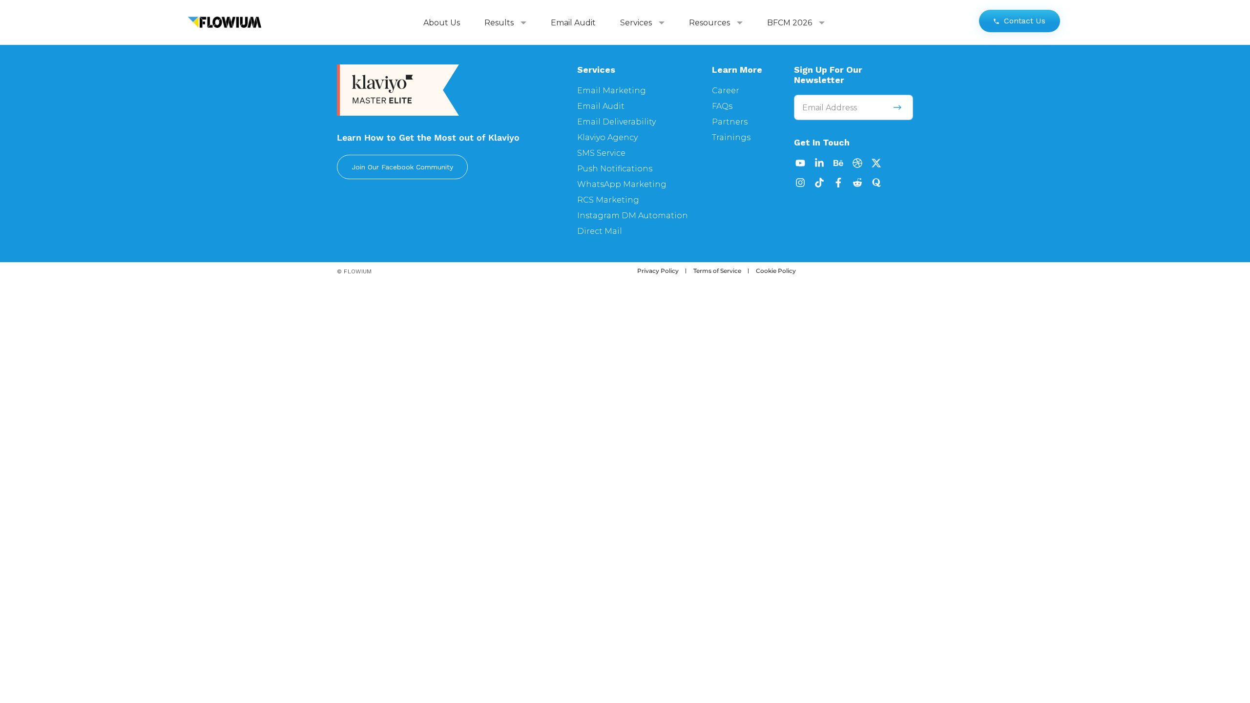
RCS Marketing (608, 200)
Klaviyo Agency (607, 137)
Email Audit (573, 22)
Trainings (731, 137)
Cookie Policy (776, 270)
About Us (441, 22)
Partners (730, 121)
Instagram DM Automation (632, 215)
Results (499, 22)
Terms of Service (717, 270)
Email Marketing (611, 90)
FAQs (722, 106)
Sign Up (897, 107)
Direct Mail (599, 231)
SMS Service (601, 153)
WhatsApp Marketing (622, 184)
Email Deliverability (616, 121)
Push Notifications (614, 168)
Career (725, 90)
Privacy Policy (658, 270)
